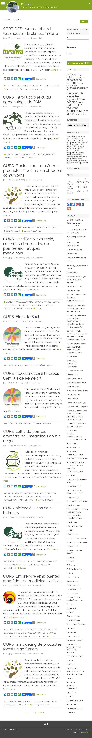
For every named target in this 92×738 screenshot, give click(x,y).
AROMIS (70, 530)
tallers (39, 89)
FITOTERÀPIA (39, 365)
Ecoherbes (71, 475)
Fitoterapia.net (72, 254)
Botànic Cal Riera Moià (75, 471)
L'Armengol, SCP (73, 593)
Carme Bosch (72, 367)
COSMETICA (41, 302)
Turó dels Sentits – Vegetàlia (77, 407)
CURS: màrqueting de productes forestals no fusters (32, 646)
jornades (73, 96)
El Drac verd (71, 565)
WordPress (86, 732)
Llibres (81, 99)
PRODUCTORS (49, 228)
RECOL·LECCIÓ (52, 86)
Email (69, 53)
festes (84, 87)
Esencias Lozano (73, 577)
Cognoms (71, 47)
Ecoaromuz (71, 557)
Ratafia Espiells (72, 273)
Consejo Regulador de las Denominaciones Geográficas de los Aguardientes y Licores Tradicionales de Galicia (76, 321)
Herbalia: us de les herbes (76, 258)
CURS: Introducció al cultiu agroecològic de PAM (27, 99)
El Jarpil (70, 573)
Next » (41, 712)
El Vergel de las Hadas (75, 371)
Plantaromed (71, 632)
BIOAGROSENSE (73, 546)
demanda (80, 83)
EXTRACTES (9, 305)
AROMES (10, 561)
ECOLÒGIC (40, 154)
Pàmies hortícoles (73, 616)
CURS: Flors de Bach (22, 316)
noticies (72, 102)
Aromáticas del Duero (75, 526)
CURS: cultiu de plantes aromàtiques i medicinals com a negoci (32, 436)
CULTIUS (19, 154)
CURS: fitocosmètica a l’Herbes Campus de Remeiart (31, 375)
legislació (72, 99)
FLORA (25, 86)
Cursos (25, 89)
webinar (83, 114)
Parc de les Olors (73, 291)
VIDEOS (71, 114)
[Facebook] (47, 724)
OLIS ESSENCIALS (12, 565)
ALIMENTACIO (12, 302)
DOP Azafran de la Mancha (76, 344)
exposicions (74, 87)
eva (6, 38)
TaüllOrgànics (72, 644)
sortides (32, 89)
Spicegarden (71, 712)
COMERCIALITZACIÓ (41, 493)
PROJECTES (36, 231)
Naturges (70, 612)
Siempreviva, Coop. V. (75, 640)
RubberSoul (68, 729)
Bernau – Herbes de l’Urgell (77, 542)
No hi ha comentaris (35, 38)
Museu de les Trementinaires (77, 391)
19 (35, 712)
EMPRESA (27, 228)
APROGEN (70, 652)
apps (80, 75)
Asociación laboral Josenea (77, 538)
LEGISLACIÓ (31, 305)
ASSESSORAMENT (14, 228)
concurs (83, 77)
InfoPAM (27, 4)
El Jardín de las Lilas (74, 250)
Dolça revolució (73, 246)
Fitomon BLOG (72, 375)
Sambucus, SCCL (73, 636)
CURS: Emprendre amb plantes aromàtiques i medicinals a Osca (32, 578)
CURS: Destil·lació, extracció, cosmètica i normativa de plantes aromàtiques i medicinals (28, 246)
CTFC (3, 729)
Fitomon (70, 678)
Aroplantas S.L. (72, 361)
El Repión (70, 664)
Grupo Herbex (72, 581)
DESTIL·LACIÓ (29, 154)
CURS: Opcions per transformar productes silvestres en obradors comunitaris (32, 170)
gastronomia (75, 93)
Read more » (32, 289)
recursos (72, 108)
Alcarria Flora (72, 356)
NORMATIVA (42, 305)
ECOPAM (70, 696)
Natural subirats (72, 608)
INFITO (69, 262)
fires (69, 90)
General (7, 158)
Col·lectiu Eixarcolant (74, 287)
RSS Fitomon (73, 169)
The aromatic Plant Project (76, 277)
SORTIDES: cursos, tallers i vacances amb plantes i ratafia (30, 31)
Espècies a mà (72, 668)
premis (80, 102)
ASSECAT (10, 154)
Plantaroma (71, 628)
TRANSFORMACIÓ (19, 158)
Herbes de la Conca (74, 585)
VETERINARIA (10, 568)
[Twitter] (45, 724)
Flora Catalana (72, 431)
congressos (74, 79)
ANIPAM (70, 283)
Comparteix (41, 79)
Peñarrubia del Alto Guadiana (77, 624)
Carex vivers (71, 692)
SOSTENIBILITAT (11, 89)
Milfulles (70, 604)
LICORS (42, 86)
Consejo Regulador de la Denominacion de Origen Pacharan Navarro (76, 308)
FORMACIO (33, 86)
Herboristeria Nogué (74, 379)
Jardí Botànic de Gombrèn (76, 383)
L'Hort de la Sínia (73, 387)
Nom (68, 38)
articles (71, 77)
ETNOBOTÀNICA (13, 86)
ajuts (76, 75)
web (78, 114)
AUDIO (78, 77)
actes (70, 74)
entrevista (72, 85)
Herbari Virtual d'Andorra (76, 447)
